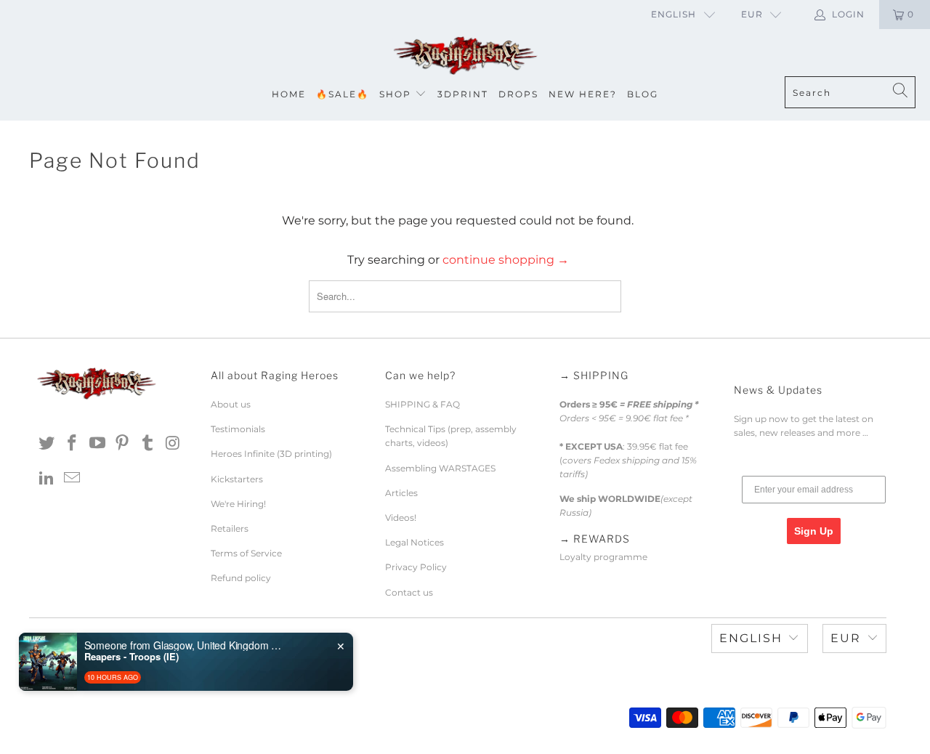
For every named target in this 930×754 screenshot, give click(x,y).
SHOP (395, 94)
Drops (518, 94)
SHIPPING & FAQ (422, 404)
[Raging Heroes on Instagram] (173, 443)
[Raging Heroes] (465, 56)
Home (289, 94)
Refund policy (241, 577)
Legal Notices (414, 542)
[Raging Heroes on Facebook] (73, 443)
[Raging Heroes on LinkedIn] (47, 478)
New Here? (583, 94)
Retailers (229, 528)
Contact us (409, 592)
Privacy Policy (416, 567)
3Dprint (462, 94)
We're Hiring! (238, 503)
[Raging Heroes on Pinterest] (123, 443)
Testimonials (238, 428)
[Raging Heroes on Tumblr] (148, 443)
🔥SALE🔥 (342, 94)
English (673, 14)
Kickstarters (237, 479)
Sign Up (813, 531)
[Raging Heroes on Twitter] (47, 443)
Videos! (400, 517)
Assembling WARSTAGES (440, 468)
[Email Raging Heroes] (73, 478)
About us (231, 404)
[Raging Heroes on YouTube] (97, 443)
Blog (642, 94)
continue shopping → (505, 260)
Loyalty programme (603, 556)
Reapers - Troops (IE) (131, 656)
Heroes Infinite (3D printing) (271, 453)
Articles (401, 492)
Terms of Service (246, 553)
